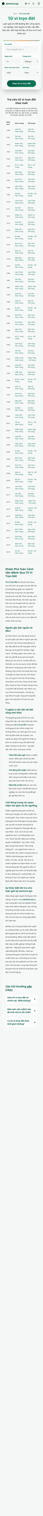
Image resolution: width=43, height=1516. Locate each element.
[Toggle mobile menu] (38, 3)
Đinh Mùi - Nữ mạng (31, 180)
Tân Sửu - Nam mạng (19, 137)
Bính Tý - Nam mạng (19, 387)
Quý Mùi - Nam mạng (19, 437)
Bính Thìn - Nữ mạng (32, 244)
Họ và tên (8, 44)
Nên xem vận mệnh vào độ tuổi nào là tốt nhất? (21, 1011)
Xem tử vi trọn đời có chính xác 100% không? (21, 999)
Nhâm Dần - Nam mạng (19, 144)
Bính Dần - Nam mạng (19, 316)
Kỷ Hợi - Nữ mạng (32, 552)
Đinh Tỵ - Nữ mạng (31, 252)
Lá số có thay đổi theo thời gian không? (21, 1022)
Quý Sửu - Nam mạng (19, 223)
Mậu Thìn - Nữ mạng (31, 330)
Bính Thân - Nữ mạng (32, 530)
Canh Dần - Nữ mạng (32, 487)
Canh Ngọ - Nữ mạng (32, 344)
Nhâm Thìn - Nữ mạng (32, 502)
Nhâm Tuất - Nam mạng (19, 287)
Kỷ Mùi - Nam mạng (19, 266)
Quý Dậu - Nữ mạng (31, 366)
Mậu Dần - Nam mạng (19, 402)
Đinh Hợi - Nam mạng (19, 466)
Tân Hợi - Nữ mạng (31, 209)
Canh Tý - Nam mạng (19, 130)
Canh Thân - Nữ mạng (32, 273)
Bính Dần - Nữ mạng (31, 316)
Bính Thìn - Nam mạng (19, 244)
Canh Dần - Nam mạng (19, 487)
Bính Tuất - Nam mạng (19, 459)
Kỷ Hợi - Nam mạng (19, 552)
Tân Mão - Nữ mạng (31, 495)
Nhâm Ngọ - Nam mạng (19, 430)
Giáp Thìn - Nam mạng (19, 159)
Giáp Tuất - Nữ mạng (32, 373)
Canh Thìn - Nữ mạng (32, 416)
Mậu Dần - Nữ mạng (31, 402)
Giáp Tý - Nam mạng (19, 302)
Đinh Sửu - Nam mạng (19, 395)
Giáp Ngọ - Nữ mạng (32, 516)
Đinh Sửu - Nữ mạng (31, 395)
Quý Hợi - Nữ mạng (31, 294)
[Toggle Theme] (33, 3)
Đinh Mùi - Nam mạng (19, 180)
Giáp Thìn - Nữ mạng (32, 159)
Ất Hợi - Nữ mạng (32, 380)
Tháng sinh (26, 56)
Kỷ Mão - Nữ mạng (31, 409)
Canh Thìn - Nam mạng (19, 416)
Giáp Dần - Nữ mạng (31, 230)
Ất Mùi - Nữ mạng (32, 523)
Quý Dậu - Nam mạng (19, 366)
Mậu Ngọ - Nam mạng (19, 259)
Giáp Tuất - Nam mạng (19, 373)
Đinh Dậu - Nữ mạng (32, 537)
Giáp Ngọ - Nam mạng (19, 516)
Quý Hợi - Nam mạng (19, 294)
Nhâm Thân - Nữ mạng (32, 359)
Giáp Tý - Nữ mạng (31, 302)
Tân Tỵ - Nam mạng (19, 423)
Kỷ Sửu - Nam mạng (19, 480)
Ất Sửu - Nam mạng (19, 309)
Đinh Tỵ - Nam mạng (19, 252)
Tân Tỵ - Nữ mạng (32, 423)
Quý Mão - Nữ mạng (31, 152)
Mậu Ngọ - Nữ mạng (31, 259)
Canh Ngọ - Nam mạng (19, 344)
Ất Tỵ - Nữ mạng (31, 166)
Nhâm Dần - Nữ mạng (32, 144)
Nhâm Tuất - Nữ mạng (32, 287)
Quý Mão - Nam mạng (19, 152)
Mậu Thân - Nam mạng (19, 187)
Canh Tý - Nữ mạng (31, 130)
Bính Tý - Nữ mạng (31, 387)
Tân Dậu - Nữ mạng (31, 280)
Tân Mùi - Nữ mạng (31, 352)
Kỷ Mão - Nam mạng (19, 409)
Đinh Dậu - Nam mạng (19, 537)
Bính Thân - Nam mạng (19, 530)
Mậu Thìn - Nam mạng (19, 330)
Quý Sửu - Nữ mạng (31, 223)
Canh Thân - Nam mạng (19, 273)
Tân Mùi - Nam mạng (19, 352)
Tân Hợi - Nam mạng (19, 209)
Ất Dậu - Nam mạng (19, 452)
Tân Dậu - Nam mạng (19, 280)
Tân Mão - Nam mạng (19, 495)
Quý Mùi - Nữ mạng (31, 437)
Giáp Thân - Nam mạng (19, 445)
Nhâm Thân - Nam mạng (19, 359)
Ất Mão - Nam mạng (19, 237)
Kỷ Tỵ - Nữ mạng (31, 337)
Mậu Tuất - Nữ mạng (31, 545)
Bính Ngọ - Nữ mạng (32, 173)
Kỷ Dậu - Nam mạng (19, 194)
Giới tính (25, 67)
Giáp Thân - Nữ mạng (32, 445)
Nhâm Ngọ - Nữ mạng (32, 430)
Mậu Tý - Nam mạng (19, 473)
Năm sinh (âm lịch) (12, 67)
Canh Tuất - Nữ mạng (32, 202)
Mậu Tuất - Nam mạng (19, 545)
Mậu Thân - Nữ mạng (32, 187)
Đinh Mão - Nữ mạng (32, 323)
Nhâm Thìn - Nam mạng (19, 502)
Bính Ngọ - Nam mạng (19, 173)
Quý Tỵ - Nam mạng (19, 509)
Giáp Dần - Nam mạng (19, 230)
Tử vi (15, 14)
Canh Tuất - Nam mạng (19, 202)
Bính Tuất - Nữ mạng (32, 459)
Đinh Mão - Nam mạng (19, 323)
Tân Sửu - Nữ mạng (31, 137)
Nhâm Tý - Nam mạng (19, 216)
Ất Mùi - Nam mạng (19, 523)
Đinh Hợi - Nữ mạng (31, 466)
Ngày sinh (8, 56)
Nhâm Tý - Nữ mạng (31, 216)
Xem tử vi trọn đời (21, 83)
